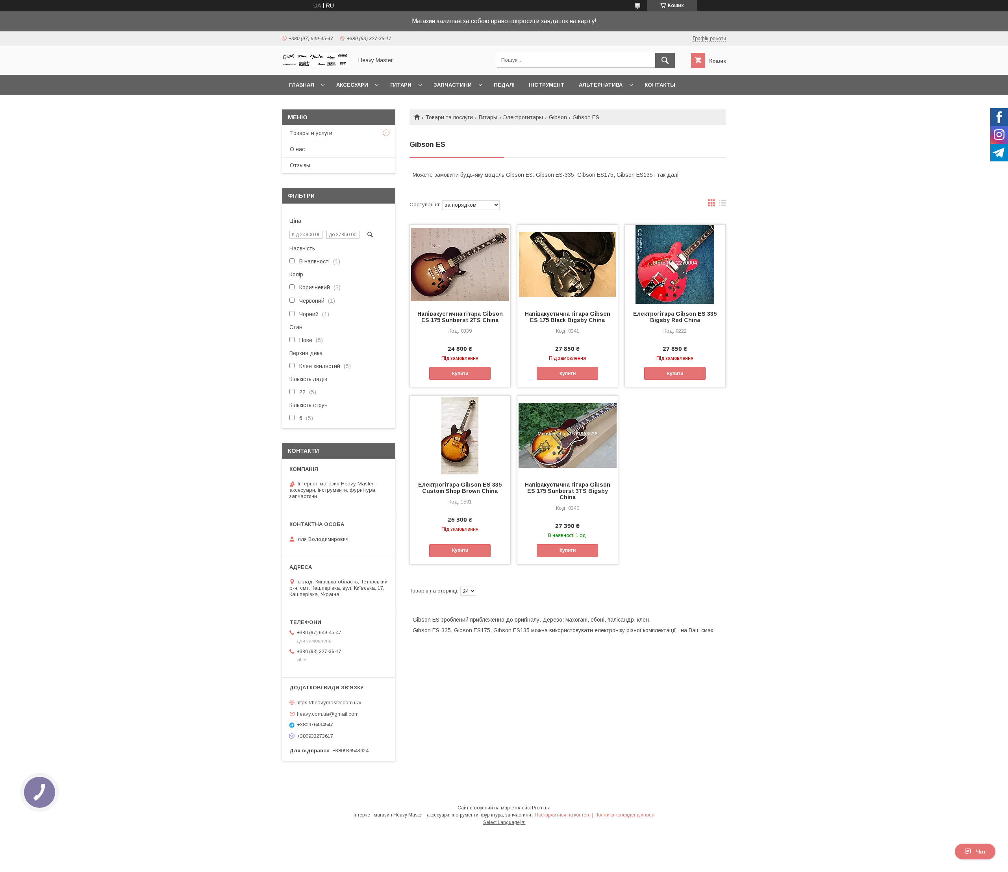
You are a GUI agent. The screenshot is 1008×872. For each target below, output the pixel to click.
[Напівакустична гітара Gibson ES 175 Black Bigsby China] (567, 264)
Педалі (504, 85)
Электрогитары (523, 117)
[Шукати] (665, 60)
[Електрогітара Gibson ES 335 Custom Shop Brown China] (460, 435)
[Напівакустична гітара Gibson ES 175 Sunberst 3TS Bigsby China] (567, 435)
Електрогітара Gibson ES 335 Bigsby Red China (675, 317)
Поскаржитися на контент (563, 815)
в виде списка (722, 204)
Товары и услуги (311, 133)
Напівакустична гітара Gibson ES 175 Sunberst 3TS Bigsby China (567, 490)
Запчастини (453, 85)
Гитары (488, 117)
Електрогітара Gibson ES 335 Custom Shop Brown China (460, 487)
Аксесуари (352, 85)
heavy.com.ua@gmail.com (328, 713)
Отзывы (300, 165)
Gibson (558, 117)
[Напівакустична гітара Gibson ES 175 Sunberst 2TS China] (460, 264)
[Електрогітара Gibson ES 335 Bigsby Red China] (675, 264)
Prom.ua (541, 808)
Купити (460, 373)
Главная (301, 85)
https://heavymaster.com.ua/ (328, 702)
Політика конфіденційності (624, 815)
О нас (297, 149)
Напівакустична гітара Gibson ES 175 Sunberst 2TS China (460, 317)
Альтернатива (601, 85)
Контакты (660, 85)
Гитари (400, 85)
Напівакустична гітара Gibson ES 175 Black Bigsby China (567, 317)
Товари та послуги (449, 117)
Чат (981, 851)
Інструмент (547, 85)
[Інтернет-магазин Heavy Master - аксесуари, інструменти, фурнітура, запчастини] (315, 64)
